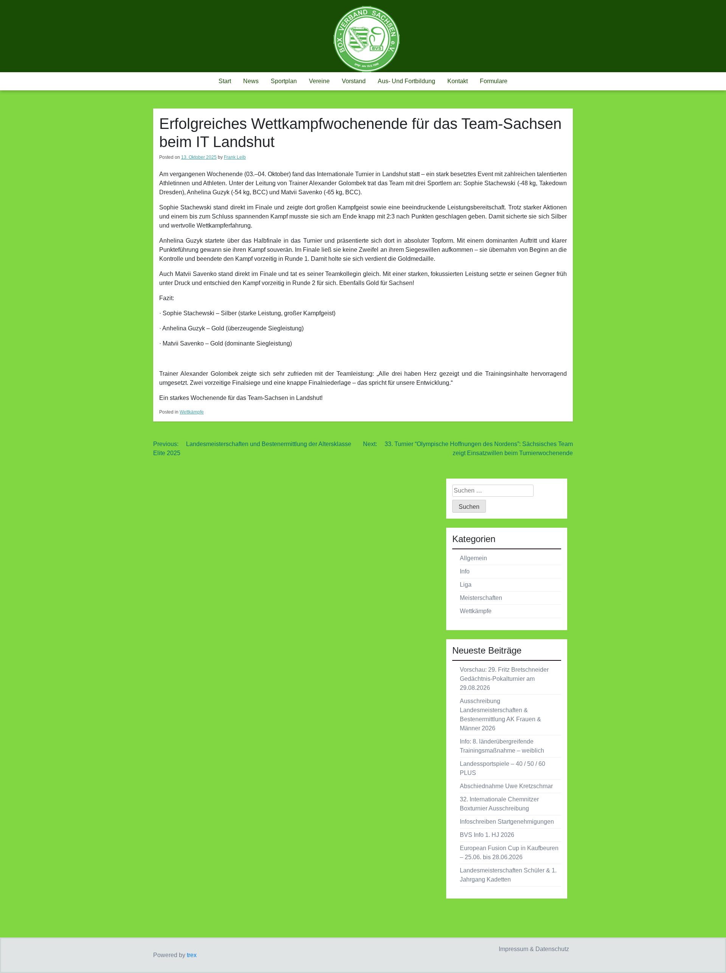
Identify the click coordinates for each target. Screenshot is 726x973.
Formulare (493, 81)
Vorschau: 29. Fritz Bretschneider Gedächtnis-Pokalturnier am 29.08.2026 (504, 678)
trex (192, 955)
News (251, 81)
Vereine (319, 81)
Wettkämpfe (192, 412)
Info (465, 571)
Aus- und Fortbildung (406, 81)
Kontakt (457, 81)
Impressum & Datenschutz (534, 949)
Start (225, 81)
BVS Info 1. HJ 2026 (487, 835)
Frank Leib (235, 157)
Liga (466, 584)
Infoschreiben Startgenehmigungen (507, 821)
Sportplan (284, 81)
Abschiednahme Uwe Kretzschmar (506, 786)
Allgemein (473, 558)
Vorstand (354, 81)
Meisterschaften (481, 598)
